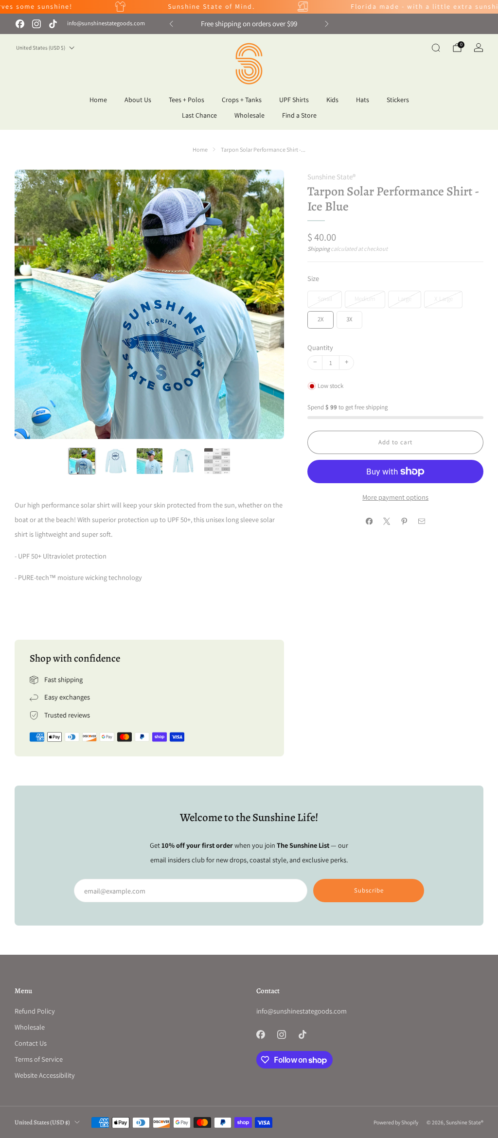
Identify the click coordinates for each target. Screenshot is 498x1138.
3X (349, 319)
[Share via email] (421, 521)
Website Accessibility (45, 1075)
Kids (332, 99)
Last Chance (199, 115)
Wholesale (249, 115)
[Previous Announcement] (171, 24)
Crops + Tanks (242, 99)
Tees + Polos (186, 99)
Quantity (320, 347)
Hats (362, 99)
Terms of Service (39, 1059)
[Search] (436, 48)
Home (98, 99)
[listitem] (249, 24)
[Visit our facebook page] (20, 24)
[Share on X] (386, 521)
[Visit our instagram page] (36, 24)
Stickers (398, 99)
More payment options (395, 497)
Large (404, 299)
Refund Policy (35, 1010)
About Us (137, 99)
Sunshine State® (331, 176)
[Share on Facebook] (369, 521)
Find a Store (299, 115)
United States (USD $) (40, 47)
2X (321, 319)
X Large (443, 299)
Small (325, 299)
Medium (365, 299)
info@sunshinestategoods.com (106, 23)
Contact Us (31, 1043)
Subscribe (369, 890)
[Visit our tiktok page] (53, 24)
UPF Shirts (294, 99)
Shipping (318, 249)
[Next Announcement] (326, 24)
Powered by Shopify (396, 1122)
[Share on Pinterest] (404, 521)
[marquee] (249, 7)
